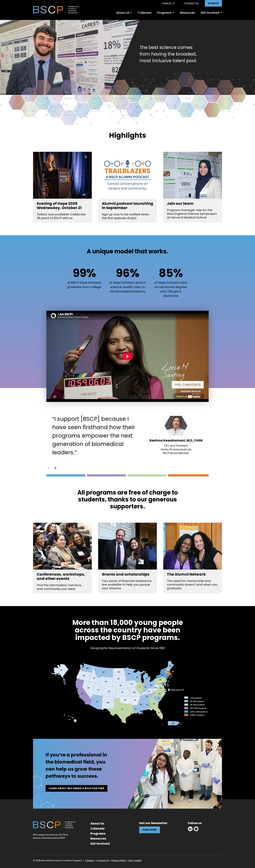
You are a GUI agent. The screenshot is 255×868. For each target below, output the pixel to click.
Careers (89, 860)
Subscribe (149, 829)
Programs (164, 13)
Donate (213, 3)
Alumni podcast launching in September (127, 205)
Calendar (145, 13)
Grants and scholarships (125, 574)
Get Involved (210, 13)
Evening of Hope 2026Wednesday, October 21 (59, 205)
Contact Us (191, 3)
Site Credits (135, 860)
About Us (122, 13)
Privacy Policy (119, 860)
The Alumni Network (186, 574)
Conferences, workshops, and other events (61, 576)
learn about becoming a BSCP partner (76, 788)
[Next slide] (55, 468)
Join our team (180, 203)
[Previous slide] (49, 468)
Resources (187, 13)
